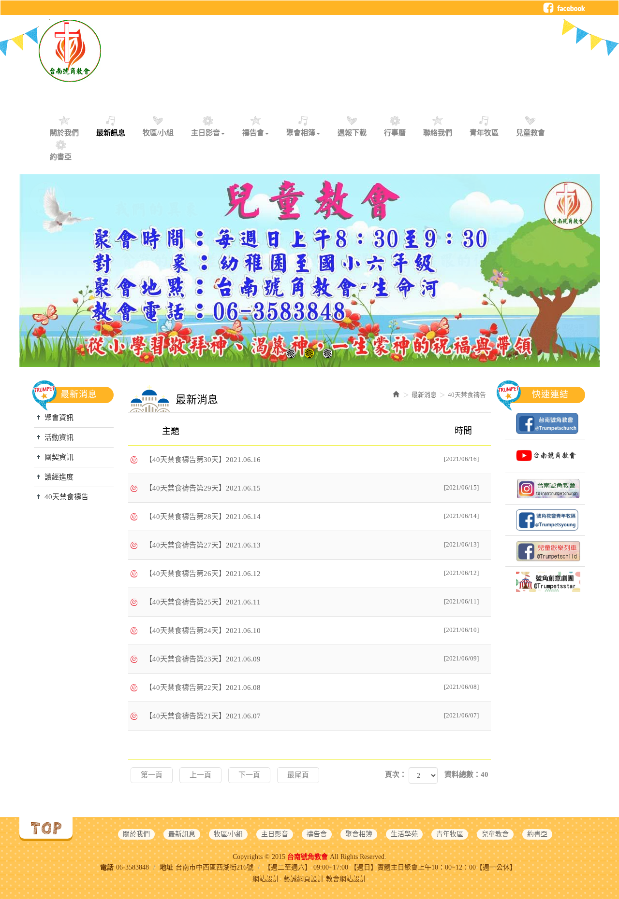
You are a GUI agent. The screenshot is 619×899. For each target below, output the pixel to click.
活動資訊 (59, 437)
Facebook (564, 7)
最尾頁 (298, 775)
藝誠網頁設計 (303, 879)
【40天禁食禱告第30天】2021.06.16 (312, 459)
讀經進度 (59, 477)
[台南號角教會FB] (545, 423)
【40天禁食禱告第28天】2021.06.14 (312, 516)
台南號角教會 (70, 51)
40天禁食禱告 (66, 497)
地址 (166, 867)
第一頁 (151, 775)
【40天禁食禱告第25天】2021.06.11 (312, 602)
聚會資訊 (59, 417)
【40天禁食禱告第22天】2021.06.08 (312, 687)
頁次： (396, 774)
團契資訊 (59, 457)
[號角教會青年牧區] (545, 520)
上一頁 (200, 775)
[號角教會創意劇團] (545, 582)
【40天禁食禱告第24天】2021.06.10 (312, 630)
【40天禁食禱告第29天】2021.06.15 (312, 488)
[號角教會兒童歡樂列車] (545, 551)
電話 (107, 867)
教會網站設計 (346, 879)
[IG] (545, 488)
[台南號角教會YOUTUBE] (545, 456)
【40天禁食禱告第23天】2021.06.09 (312, 659)
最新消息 (424, 394)
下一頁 (249, 775)
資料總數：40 (466, 774)
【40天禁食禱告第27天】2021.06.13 (312, 545)
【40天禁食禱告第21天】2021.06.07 (312, 716)
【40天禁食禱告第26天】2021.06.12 (312, 573)
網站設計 (266, 879)
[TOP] (46, 828)
